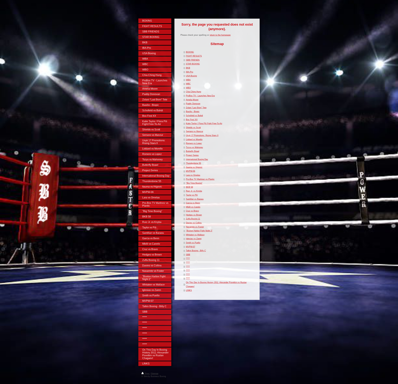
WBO (188, 88)
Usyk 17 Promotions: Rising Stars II (202, 135)
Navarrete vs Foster (195, 227)
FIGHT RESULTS (194, 56)
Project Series (192, 155)
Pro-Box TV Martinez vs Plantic (200, 179)
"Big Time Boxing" (194, 183)
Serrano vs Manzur (194, 131)
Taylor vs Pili (192, 195)
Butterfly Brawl (192, 151)
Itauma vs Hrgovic (194, 167)
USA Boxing (191, 76)
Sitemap (154, 373)
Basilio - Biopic (192, 111)
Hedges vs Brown (194, 215)
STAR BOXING (193, 64)
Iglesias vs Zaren (193, 238)
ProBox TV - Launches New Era (200, 96)
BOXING (190, 52)
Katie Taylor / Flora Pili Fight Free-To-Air (204, 123)
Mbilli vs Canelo (193, 207)
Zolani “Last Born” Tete (196, 107)
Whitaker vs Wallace (195, 235)
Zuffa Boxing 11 (193, 219)
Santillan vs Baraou (195, 199)
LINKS (189, 290)
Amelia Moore (192, 100)
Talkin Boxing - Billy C (196, 250)
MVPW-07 (190, 247)
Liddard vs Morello (194, 139)
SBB (188, 254)
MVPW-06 (190, 171)
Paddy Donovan (193, 103)
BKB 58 (189, 187)
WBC (188, 84)
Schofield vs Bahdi (194, 115)
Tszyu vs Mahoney (194, 147)
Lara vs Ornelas (193, 175)
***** (188, 258)
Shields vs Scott (193, 127)
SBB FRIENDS (193, 60)
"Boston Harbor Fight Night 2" (199, 231)
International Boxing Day (197, 159)
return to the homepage (220, 35)
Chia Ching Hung (193, 91)
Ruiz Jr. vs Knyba (194, 191)
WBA (188, 80)
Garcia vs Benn (193, 203)
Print (147, 373)
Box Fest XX (192, 119)
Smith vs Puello (193, 243)
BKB (188, 68)
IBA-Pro (189, 72)
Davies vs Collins (194, 223)
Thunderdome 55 (193, 163)
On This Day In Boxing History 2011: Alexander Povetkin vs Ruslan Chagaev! (216, 284)
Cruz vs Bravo (192, 211)
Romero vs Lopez (194, 143)
